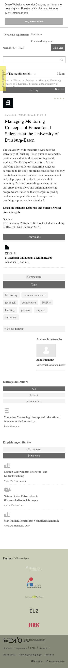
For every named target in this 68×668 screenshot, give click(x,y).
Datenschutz (9, 654)
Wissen (17, 80)
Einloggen (58, 47)
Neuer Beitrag (15, 328)
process (25, 310)
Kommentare (34, 277)
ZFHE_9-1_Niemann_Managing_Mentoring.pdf (28, 255)
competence (29, 302)
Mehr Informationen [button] (16, 13)
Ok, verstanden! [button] (34, 21)
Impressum (21, 647)
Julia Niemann (45, 360)
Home (6, 80)
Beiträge (30, 80)
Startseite (7, 647)
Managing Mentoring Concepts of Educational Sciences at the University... (32, 419)
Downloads (34, 237)
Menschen (43, 455)
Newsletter (36, 34)
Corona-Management (42, 41)
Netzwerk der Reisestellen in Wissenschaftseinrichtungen (21, 498)
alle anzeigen (22, 558)
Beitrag (34, 90)
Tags (34, 284)
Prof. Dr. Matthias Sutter (17, 525)
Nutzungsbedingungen (30, 654)
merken (61, 88)
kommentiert (34, 401)
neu (34, 389)
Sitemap (50, 654)
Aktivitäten (34, 449)
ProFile (46, 302)
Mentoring (11, 295)
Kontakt (43, 647)
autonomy (11, 317)
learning (10, 310)
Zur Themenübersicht (17, 73)
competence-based (35, 295)
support (40, 310)
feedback (10, 302)
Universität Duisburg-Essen (50, 364)
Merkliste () (9, 47)
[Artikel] (7, 247)
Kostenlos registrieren (16, 34)
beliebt (34, 395)
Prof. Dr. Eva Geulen (15, 480)
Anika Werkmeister (13, 505)
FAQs (21, 47)
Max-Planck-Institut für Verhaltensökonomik (31, 520)
